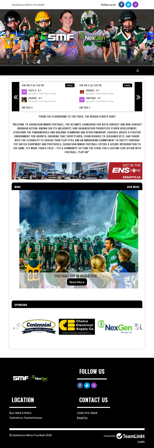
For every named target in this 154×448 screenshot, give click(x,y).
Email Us (82, 417)
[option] (48, 96)
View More (133, 187)
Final (70, 85)
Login (141, 441)
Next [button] (138, 96)
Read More (77, 282)
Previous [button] (15, 96)
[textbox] (77, 134)
